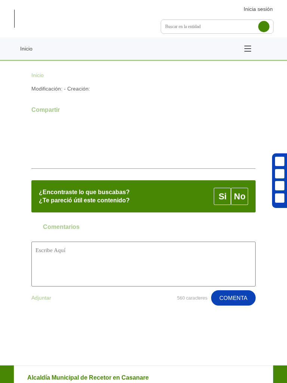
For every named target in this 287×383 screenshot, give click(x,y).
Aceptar (113, 240)
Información (169, 240)
